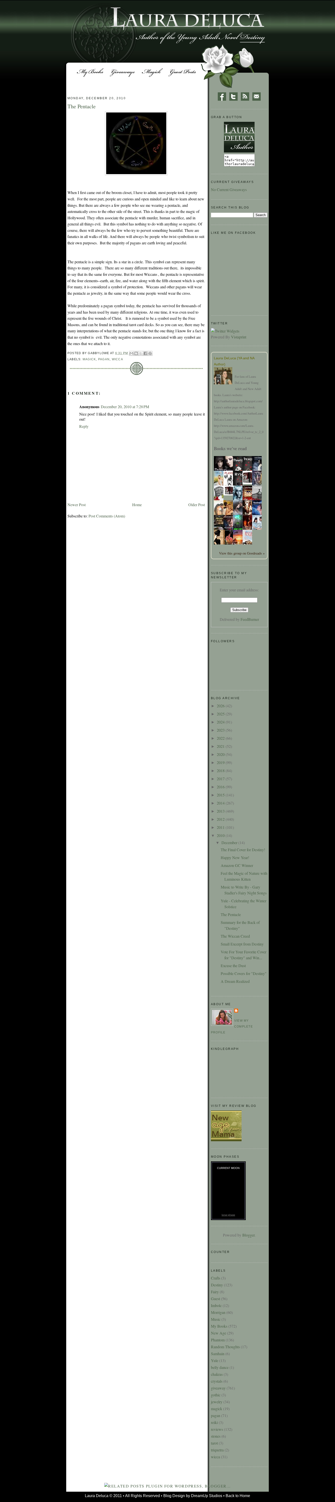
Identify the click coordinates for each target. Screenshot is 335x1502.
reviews (217, 1429)
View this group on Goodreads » (242, 553)
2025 (221, 713)
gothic (215, 1394)
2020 (221, 754)
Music (215, 1319)
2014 (221, 803)
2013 (221, 811)
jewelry (216, 1401)
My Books (219, 1326)
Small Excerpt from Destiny (242, 943)
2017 (221, 778)
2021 (221, 746)
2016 (221, 786)
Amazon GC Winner (237, 865)
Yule (214, 1360)
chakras (217, 1374)
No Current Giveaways (229, 189)
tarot (214, 1443)
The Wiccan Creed (235, 936)
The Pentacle (231, 914)
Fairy (215, 1291)
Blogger (248, 1235)
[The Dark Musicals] (249, 482)
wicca (117, 359)
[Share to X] (140, 353)
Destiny (217, 1284)
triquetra (217, 1449)
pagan (104, 359)
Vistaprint (238, 336)
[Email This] (131, 353)
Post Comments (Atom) (107, 515)
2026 (221, 705)
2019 (221, 762)
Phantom (218, 1339)
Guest (215, 1298)
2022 (221, 738)
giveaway (218, 1388)
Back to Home (238, 1496)
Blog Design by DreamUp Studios (192, 1496)
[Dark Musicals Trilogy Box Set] (229, 493)
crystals (216, 1381)
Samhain (217, 1353)
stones (215, 1436)
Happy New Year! (235, 857)
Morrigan (218, 1312)
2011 (221, 827)
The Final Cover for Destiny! (243, 849)
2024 (221, 721)
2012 (221, 819)
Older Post (196, 504)
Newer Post (76, 504)
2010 (221, 835)
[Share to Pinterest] (150, 353)
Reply (84, 426)
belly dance (220, 1367)
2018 (221, 770)
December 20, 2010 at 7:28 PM (125, 406)
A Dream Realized (235, 981)
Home (137, 504)
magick (89, 359)
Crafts (215, 1277)
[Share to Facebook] (145, 353)
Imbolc (216, 1305)
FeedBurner (250, 619)
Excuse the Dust (233, 965)
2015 (221, 794)
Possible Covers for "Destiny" (244, 973)
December (229, 842)
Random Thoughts (225, 1346)
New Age (218, 1332)
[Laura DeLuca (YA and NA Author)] (224, 376)
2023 (221, 730)
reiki (214, 1422)
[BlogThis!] (136, 353)
